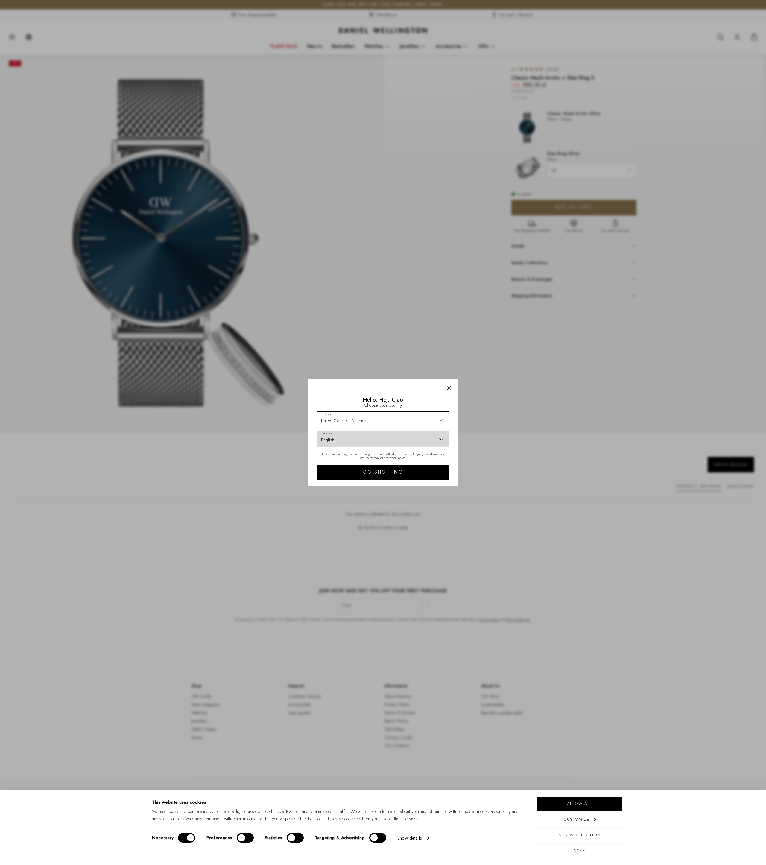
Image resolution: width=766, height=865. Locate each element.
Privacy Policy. (441, 510)
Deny (580, 851)
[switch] (245, 838)
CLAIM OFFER (426, 465)
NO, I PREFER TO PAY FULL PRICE (425, 484)
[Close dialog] (487, 349)
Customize (576, 819)
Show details (409, 838)
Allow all (579, 803)
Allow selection (579, 835)
